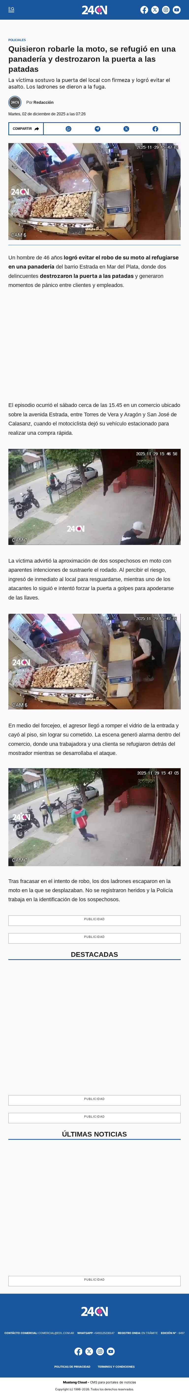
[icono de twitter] (155, 10)
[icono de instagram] (166, 10)
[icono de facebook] (144, 10)
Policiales (17, 40)
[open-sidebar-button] (11, 10)
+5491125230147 (95, 1333)
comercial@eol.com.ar (39, 1333)
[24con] (94, 10)
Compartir (22, 129)
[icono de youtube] (177, 10)
